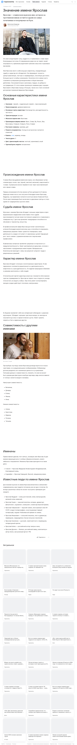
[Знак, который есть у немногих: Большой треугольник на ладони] (62, 560)
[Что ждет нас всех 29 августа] (62, 585)
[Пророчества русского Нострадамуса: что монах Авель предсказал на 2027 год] (14, 609)
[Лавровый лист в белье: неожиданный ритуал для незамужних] (14, 633)
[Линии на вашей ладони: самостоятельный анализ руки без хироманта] (62, 729)
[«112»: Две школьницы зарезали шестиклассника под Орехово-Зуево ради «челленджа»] (14, 705)
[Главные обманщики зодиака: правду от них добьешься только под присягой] (38, 609)
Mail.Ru (3, 743)
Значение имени (17, 6)
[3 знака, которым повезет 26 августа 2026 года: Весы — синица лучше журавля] (38, 681)
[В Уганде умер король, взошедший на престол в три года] (38, 585)
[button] (26, 42)
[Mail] (2, 2)
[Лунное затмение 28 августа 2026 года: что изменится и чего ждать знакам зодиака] (62, 657)
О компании (8, 743)
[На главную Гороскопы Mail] (8, 2)
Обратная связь (53, 743)
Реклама (14, 743)
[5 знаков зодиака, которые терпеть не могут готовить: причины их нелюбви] (62, 609)
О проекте (29, 743)
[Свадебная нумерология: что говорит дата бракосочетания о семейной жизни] (38, 705)
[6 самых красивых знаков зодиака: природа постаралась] (38, 729)
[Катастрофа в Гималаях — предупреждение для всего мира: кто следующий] (14, 585)
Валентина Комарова (13, 24)
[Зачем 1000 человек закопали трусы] (14, 729)
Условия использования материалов (41, 743)
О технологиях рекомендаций (64, 743)
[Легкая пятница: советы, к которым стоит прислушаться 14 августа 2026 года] (38, 657)
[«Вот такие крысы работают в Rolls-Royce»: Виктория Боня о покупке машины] (62, 633)
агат (13, 135)
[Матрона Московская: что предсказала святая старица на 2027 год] (14, 560)
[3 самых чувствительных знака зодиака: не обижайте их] (38, 560)
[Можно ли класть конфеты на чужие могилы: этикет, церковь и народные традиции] (14, 657)
